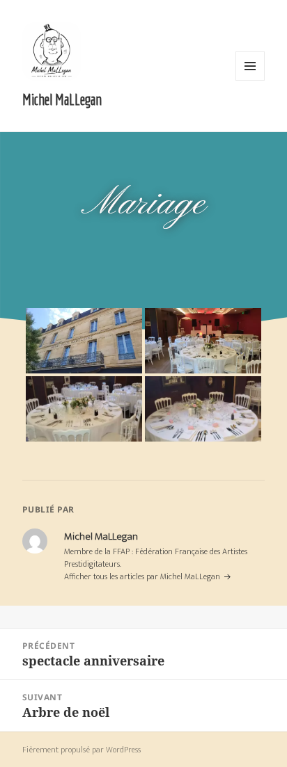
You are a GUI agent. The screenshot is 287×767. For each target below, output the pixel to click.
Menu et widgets (250, 80)
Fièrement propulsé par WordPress (81, 750)
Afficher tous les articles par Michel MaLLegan (143, 576)
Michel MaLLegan (62, 99)
